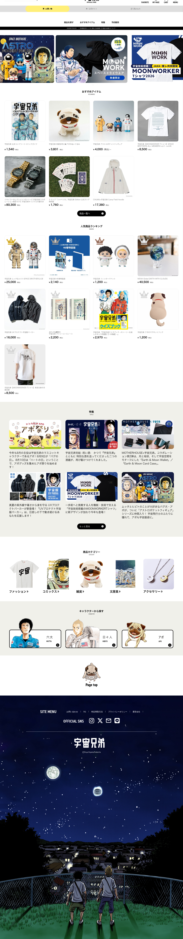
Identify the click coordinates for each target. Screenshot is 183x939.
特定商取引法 (97, 712)
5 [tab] (91, 84)
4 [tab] (90, 84)
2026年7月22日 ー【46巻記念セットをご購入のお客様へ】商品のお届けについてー (91, 28)
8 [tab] (96, 84)
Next (125, 57)
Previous (58, 59)
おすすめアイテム (87, 22)
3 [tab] (88, 84)
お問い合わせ (72, 712)
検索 (35, 4)
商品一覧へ (84, 213)
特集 (103, 22)
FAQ (84, 712)
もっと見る (84, 526)
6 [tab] (93, 84)
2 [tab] (87, 84)
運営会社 (136, 712)
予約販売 (115, 22)
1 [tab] (85, 84)
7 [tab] (94, 84)
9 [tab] (97, 84)
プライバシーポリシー (117, 712)
